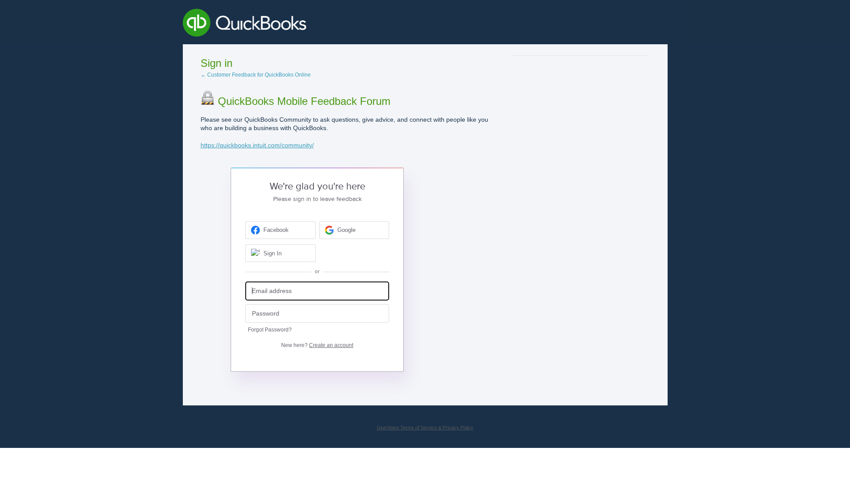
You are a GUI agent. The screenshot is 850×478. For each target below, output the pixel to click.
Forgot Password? (270, 330)
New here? (317, 345)
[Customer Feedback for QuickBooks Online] (309, 24)
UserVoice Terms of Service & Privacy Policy (425, 427)
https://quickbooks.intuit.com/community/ (257, 145)
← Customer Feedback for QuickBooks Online (256, 75)
